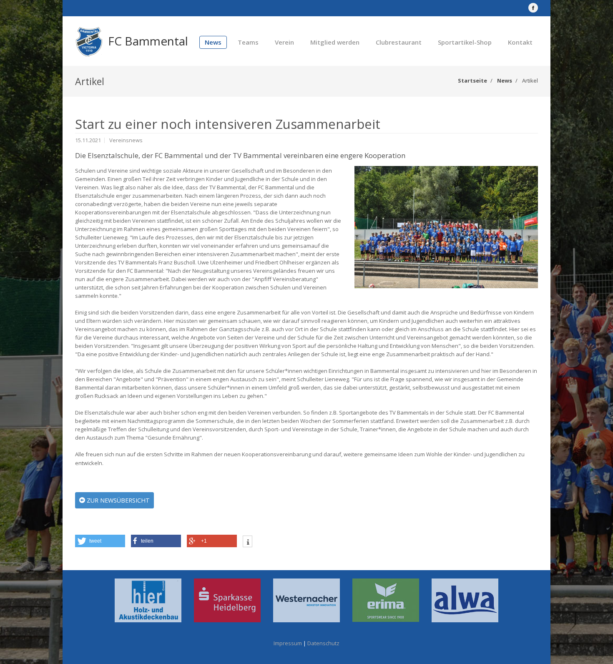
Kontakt (520, 42)
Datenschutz (323, 643)
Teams (248, 42)
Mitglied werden (334, 42)
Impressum (288, 643)
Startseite (472, 80)
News (213, 42)
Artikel (530, 80)
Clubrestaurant (399, 42)
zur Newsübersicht (117, 500)
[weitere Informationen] (247, 542)
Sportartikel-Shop (465, 42)
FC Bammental (148, 41)
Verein (284, 42)
